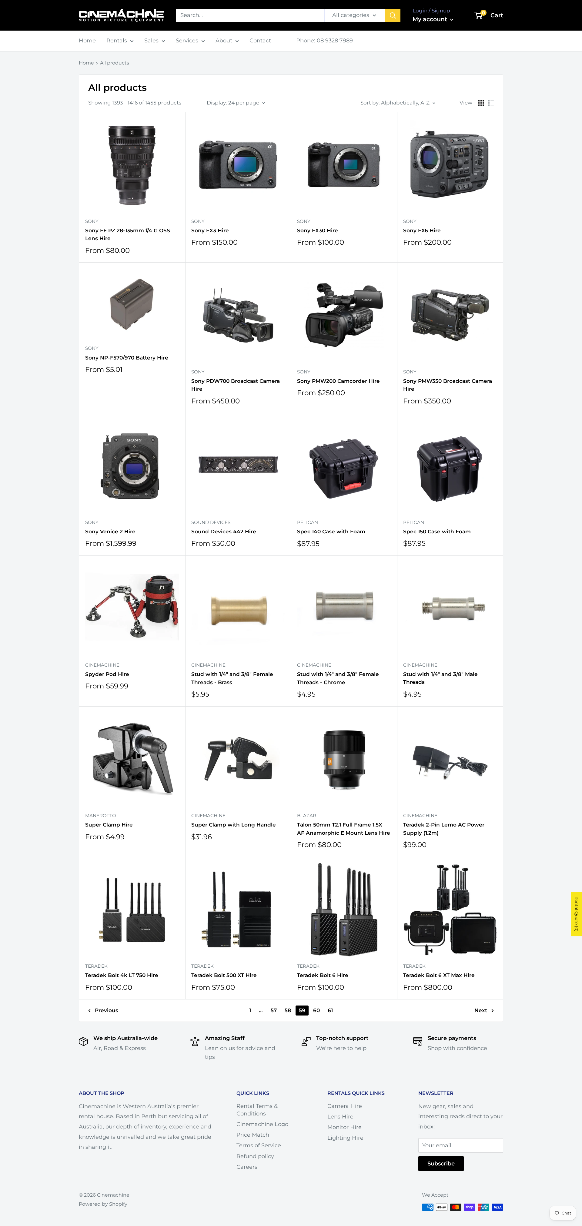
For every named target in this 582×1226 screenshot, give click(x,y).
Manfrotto (100, 815)
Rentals (116, 40)
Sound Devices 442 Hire (223, 532)
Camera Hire (344, 1106)
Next (480, 1010)
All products (114, 63)
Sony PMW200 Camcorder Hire (338, 381)
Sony (92, 221)
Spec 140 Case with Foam (331, 532)
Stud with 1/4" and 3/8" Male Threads (440, 678)
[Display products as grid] (481, 103)
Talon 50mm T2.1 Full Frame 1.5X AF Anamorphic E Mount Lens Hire (343, 829)
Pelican (307, 522)
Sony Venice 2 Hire (110, 532)
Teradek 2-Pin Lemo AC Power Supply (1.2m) (443, 829)
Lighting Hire (345, 1138)
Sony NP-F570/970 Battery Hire (126, 358)
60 (316, 1010)
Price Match (252, 1135)
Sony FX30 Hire (317, 230)
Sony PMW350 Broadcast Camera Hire (447, 385)
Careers (246, 1167)
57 (274, 1010)
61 (330, 1010)
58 (288, 1010)
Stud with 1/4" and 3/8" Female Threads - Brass (232, 678)
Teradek (96, 966)
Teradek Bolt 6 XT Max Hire (439, 975)
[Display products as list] (491, 103)
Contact (260, 40)
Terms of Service (258, 1145)
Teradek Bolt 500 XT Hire (224, 975)
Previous (106, 1010)
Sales (151, 40)
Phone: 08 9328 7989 (324, 40)
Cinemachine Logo (262, 1124)
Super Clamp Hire (109, 825)
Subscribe (441, 1163)
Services (187, 40)
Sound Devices (210, 522)
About (224, 40)
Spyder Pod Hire (107, 674)
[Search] (392, 15)
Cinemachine (102, 665)
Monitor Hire (344, 1127)
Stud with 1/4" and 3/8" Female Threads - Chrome (338, 678)
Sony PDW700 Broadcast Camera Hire (235, 385)
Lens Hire (340, 1116)
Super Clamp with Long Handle (233, 825)
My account (431, 19)
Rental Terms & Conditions (257, 1110)
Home (87, 40)
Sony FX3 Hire (210, 230)
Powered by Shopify (103, 1204)
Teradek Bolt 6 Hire (322, 975)
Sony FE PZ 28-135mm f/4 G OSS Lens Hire (127, 234)
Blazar (306, 815)
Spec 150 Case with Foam (437, 532)
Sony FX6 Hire (422, 230)
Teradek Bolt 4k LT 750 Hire (121, 975)
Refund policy (255, 1156)
